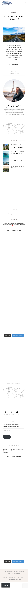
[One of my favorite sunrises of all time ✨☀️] (14, 289)
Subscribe (7, 436)
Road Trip (20, 22)
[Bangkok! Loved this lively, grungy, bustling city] (14, 314)
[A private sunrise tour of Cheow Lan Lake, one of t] (14, 239)
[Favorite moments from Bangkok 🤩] (14, 302)
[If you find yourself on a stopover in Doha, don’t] (14, 327)
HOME (5, 577)
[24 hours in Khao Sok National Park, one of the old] (14, 251)
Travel (14, 24)
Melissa (14, 71)
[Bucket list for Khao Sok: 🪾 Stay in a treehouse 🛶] (14, 264)
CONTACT (10, 577)
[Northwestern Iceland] (14, 34)
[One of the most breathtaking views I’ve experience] (14, 277)
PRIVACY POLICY (19, 577)
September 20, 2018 (14, 73)
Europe (7, 22)
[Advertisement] (14, 189)
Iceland (13, 12)
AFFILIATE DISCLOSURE (14, 579)
